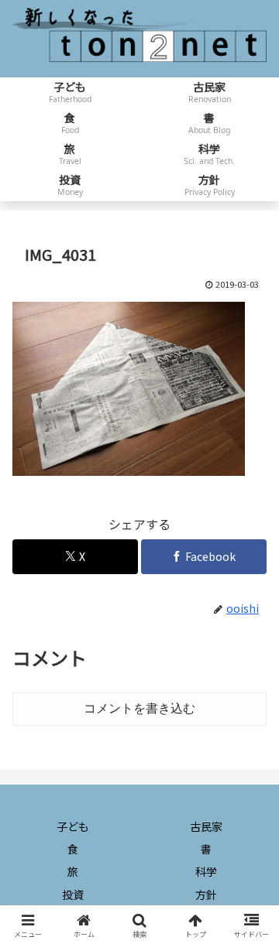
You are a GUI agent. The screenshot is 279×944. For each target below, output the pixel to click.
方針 (206, 894)
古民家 (206, 826)
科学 (206, 871)
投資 (73, 894)
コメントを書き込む (139, 708)
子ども (73, 826)
